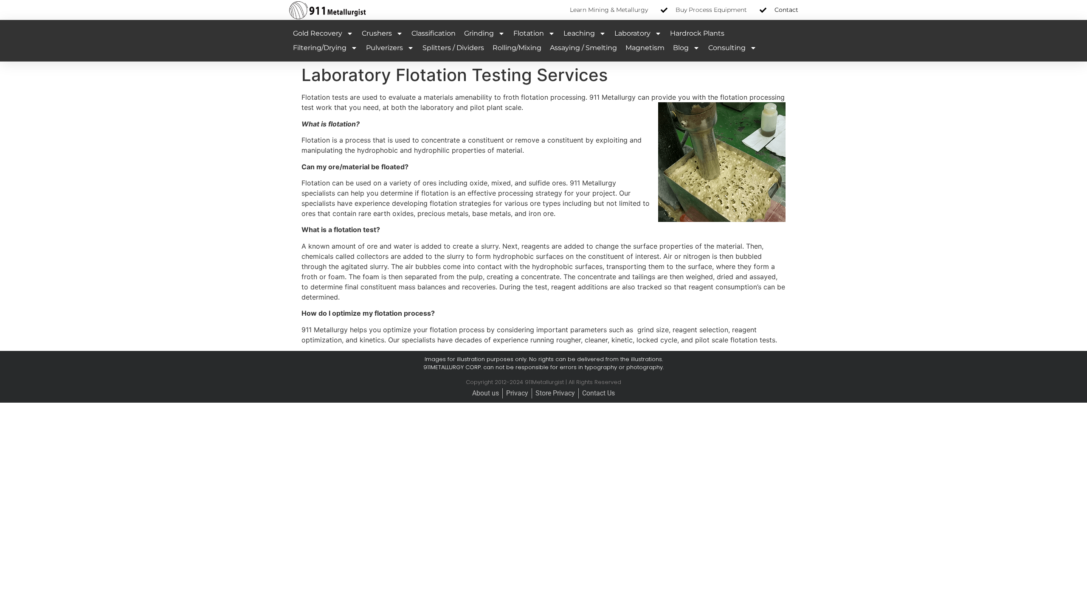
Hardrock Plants (697, 33)
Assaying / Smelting (583, 48)
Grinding (479, 33)
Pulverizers (384, 48)
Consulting (727, 48)
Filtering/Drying (319, 48)
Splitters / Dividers (453, 48)
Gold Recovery (317, 33)
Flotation (528, 33)
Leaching (579, 33)
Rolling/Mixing (517, 48)
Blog (681, 48)
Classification (433, 33)
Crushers (377, 33)
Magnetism (645, 48)
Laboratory (632, 33)
